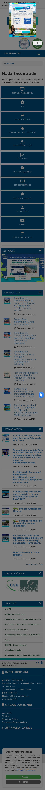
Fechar (37, 43)
